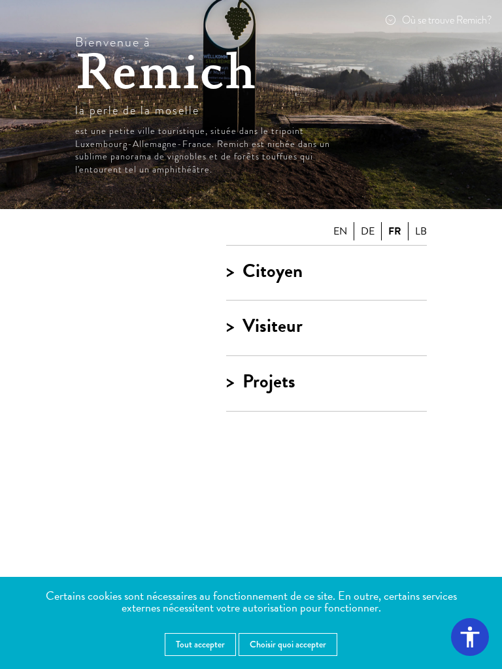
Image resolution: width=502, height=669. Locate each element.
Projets (269, 381)
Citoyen (273, 271)
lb (421, 231)
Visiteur (273, 326)
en (340, 231)
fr (394, 231)
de (368, 231)
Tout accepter (200, 644)
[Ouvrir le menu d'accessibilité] (470, 637)
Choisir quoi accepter (288, 644)
